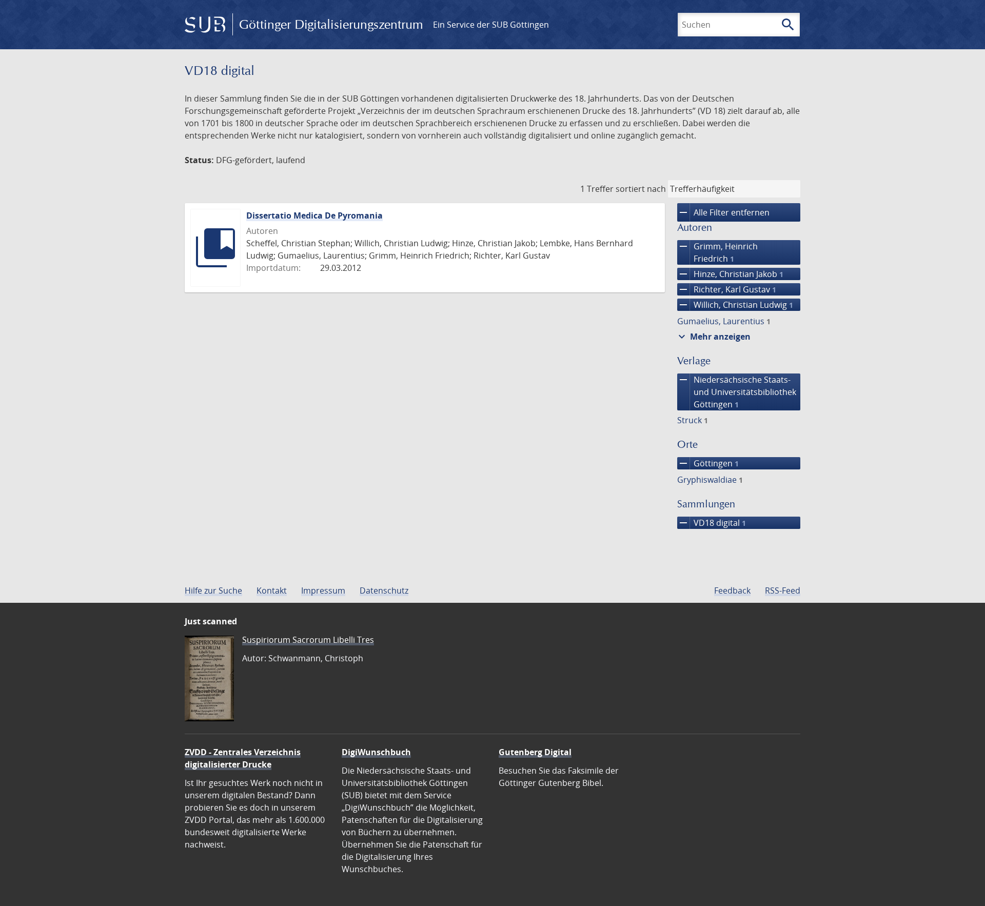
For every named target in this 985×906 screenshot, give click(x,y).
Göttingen (708, 463)
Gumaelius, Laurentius (724, 321)
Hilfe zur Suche (213, 590)
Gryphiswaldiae (710, 479)
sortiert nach (641, 188)
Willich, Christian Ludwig (735, 305)
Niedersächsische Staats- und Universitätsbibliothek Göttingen (736, 391)
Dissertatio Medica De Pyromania (314, 215)
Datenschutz (384, 590)
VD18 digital (711, 523)
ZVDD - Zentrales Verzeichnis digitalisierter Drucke (243, 758)
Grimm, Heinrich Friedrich (717, 252)
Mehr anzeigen (713, 336)
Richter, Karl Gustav (726, 289)
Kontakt (272, 590)
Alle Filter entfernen (723, 212)
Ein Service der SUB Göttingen (491, 24)
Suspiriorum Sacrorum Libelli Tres (308, 639)
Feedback (732, 590)
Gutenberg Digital (535, 752)
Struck (692, 420)
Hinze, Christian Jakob (730, 274)
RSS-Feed (782, 590)
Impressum (323, 590)
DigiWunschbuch (376, 752)
